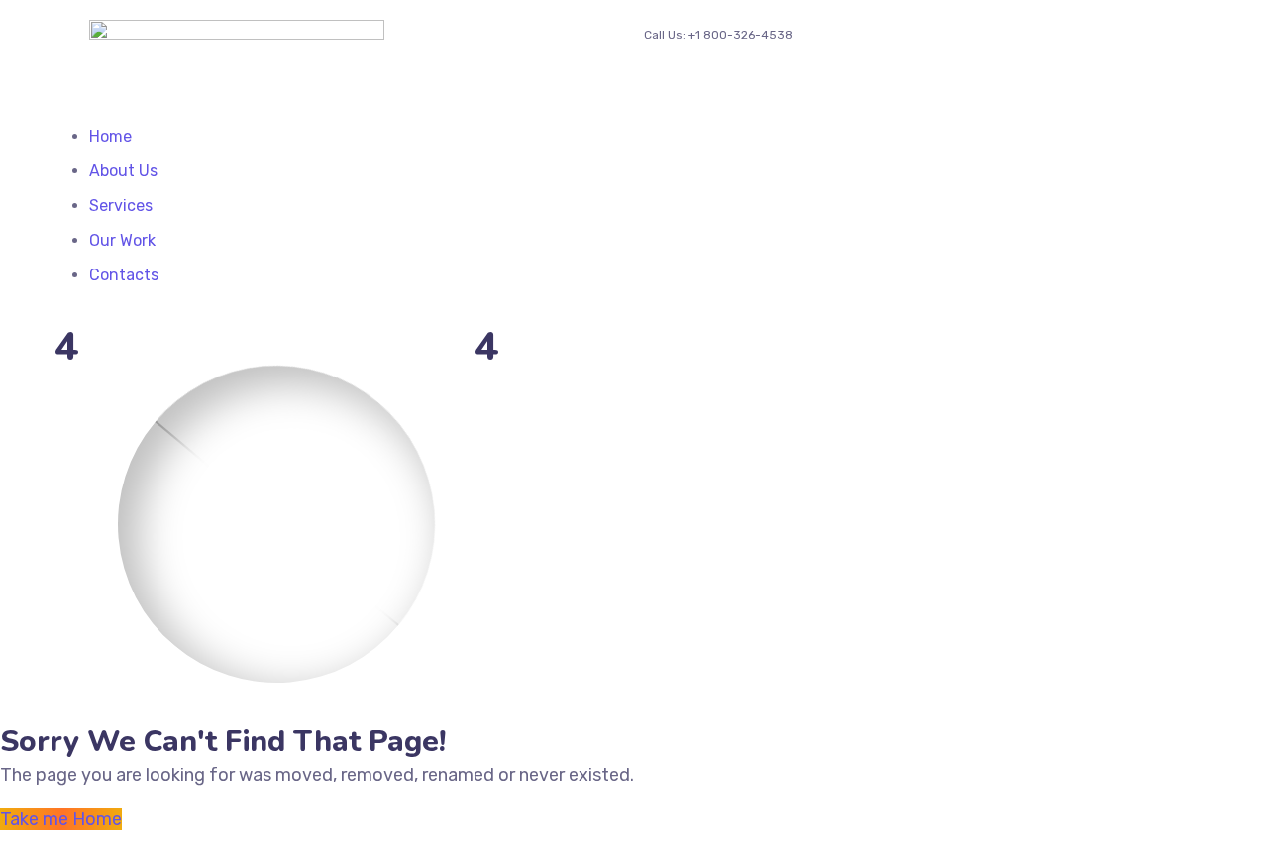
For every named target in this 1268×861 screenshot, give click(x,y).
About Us (123, 170)
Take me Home (61, 819)
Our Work (122, 240)
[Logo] (236, 33)
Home (110, 136)
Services (121, 205)
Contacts (123, 275)
